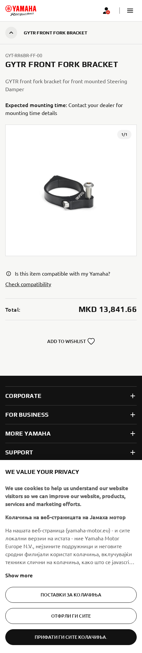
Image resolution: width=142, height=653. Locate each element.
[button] (130, 10)
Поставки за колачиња (71, 595)
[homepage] (20, 11)
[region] (71, 556)
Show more (19, 575)
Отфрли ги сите (71, 616)
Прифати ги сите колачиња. (71, 637)
